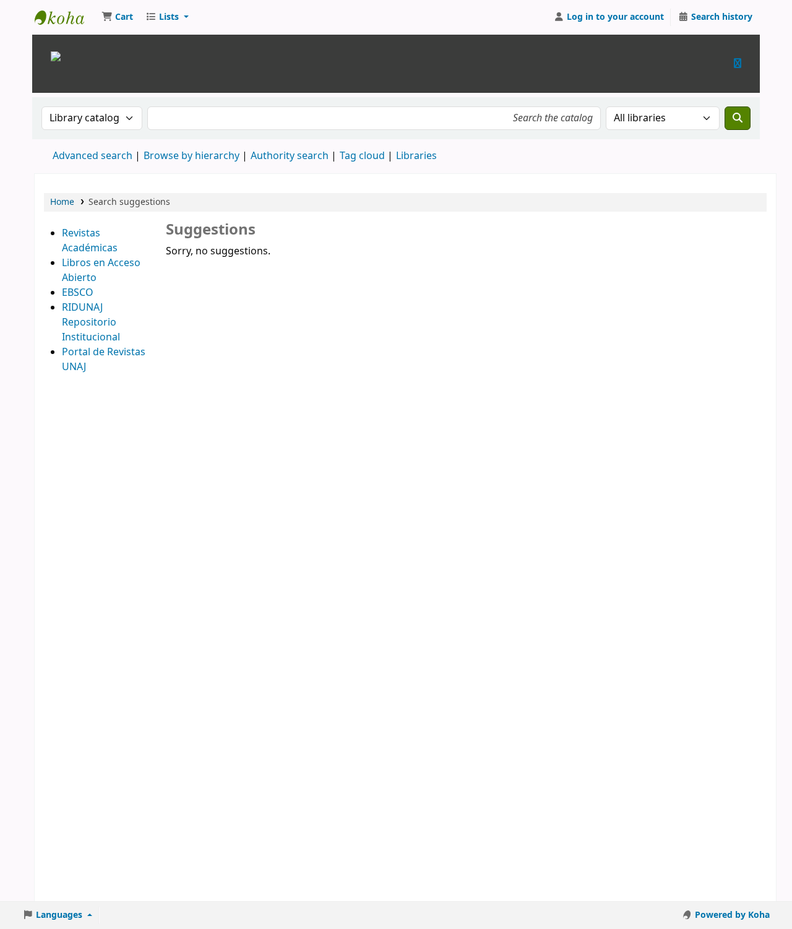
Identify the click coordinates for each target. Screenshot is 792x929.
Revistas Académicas (90, 241)
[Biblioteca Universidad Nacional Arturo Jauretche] (56, 55)
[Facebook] (737, 63)
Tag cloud (362, 156)
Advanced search (92, 156)
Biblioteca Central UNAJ (66, 17)
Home (62, 202)
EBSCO (77, 292)
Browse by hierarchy (191, 156)
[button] (117, 17)
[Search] (738, 118)
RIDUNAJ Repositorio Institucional (91, 322)
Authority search (290, 156)
